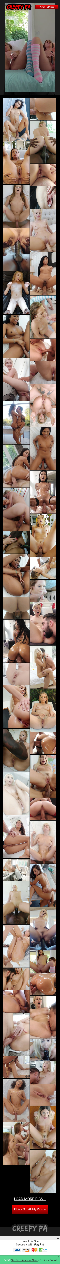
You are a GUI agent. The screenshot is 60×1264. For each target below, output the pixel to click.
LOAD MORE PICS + (30, 1199)
